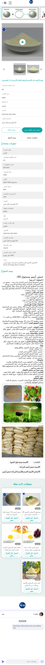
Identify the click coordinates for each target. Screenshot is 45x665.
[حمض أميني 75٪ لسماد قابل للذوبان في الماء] (12, 499)
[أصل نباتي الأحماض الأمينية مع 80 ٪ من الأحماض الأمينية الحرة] (31, 570)
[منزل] (22, 608)
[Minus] (3, 614)
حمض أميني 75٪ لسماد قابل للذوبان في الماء (12, 513)
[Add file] (42, 661)
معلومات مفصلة (32, 138)
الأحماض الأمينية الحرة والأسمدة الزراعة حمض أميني (21, 472)
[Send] (3, 661)
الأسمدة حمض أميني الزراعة (30, 467)
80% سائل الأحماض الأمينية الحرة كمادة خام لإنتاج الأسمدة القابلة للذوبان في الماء (12, 549)
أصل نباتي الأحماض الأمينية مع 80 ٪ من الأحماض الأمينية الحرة (31, 584)
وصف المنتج (12, 138)
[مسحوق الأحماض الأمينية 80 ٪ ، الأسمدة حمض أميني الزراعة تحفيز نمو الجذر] (31, 499)
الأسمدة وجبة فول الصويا (19, 462)
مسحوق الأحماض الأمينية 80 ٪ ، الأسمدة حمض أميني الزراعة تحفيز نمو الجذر (32, 513)
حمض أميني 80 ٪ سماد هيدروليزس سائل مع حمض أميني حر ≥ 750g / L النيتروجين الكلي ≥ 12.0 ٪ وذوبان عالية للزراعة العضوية (31, 549)
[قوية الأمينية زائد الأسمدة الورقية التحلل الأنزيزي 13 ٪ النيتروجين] (22, 42)
